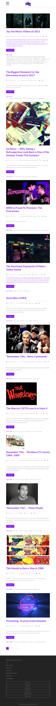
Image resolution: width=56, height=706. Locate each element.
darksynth (25, 57)
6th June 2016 (11, 274)
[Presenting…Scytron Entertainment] (28, 605)
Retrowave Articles (29, 160)
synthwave (14, 63)
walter (36, 431)
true (34, 63)
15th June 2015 (11, 460)
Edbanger (43, 57)
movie (27, 230)
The (33, 431)
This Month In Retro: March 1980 (25, 568)
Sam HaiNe (32, 303)
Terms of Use (9, 670)
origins (31, 60)
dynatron (30, 57)
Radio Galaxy (14, 62)
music (34, 98)
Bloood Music (27, 56)
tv (39, 378)
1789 (7, 56)
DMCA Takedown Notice (11, 673)
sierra (46, 62)
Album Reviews (26, 216)
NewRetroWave (35, 80)
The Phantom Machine (23, 63)
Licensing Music (9, 678)
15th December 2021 (12, 36)
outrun (35, 60)
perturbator (43, 60)
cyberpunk (24, 378)
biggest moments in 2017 (16, 98)
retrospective (28, 176)
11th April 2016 (11, 303)
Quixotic (8, 62)
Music (28, 36)
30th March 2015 (12, 573)
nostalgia (26, 479)
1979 (14, 431)
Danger (20, 57)
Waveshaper (9, 65)
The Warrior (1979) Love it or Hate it (26, 408)
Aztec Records (20, 56)
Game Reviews (24, 274)
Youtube (28, 696)
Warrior (40, 431)
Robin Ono (39, 36)
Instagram (28, 688)
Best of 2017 (26, 80)
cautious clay (34, 56)
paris (38, 60)
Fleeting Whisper (10, 59)
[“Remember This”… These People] (28, 494)
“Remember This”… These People (24, 507)
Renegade (24, 62)
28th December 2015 (12, 361)
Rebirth (19, 62)
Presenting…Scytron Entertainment (26, 620)
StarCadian (9, 63)
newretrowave (19, 60)
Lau (40, 59)
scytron (43, 642)
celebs (17, 530)
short (39, 230)
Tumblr (28, 685)
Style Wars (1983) (16, 297)
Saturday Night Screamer (38, 62)
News (31, 36)
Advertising (8, 675)
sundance (35, 320)
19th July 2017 (11, 160)
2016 (14, 230)
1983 (14, 320)
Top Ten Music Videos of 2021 (23, 31)
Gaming (29, 274)
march (24, 589)
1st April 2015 (11, 513)
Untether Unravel (40, 63)
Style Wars (29, 320)
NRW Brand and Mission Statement (14, 660)
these (38, 530)
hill (21, 431)
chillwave (8, 57)
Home (25, 36)
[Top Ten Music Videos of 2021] (28, 20)
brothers (18, 479)
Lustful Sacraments (10, 60)
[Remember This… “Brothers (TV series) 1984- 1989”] (28, 442)
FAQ (7, 662)
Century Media (41, 56)
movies (31, 642)
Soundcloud (29, 693)
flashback (30, 378)
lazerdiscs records (45, 59)
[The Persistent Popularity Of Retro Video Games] (28, 248)
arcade (20, 230)
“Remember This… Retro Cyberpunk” (27, 356)
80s (14, 176)
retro (37, 98)
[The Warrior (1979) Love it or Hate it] (28, 393)
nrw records (26, 60)
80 (7, 98)
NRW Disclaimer (9, 665)
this (38, 479)
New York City (23, 320)
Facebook (28, 690)
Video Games (27, 290)
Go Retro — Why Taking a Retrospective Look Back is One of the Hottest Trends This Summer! (27, 152)
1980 (14, 589)
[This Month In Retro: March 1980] (28, 550)
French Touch (18, 59)
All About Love (13, 56)
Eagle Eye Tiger (36, 57)
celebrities (25, 98)
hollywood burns (28, 59)
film (21, 589)
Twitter (28, 682)
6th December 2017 (12, 80)
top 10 (30, 63)
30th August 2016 (12, 216)
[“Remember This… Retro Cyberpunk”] (28, 339)
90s (9, 98)
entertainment (23, 642)
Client (12, 57)
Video (33, 36)
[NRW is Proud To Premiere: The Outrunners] (28, 192)
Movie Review (25, 303)
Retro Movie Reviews (29, 361)
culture (16, 57)
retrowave (29, 62)
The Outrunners (45, 230)
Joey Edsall (32, 573)
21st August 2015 (12, 413)
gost (23, 59)
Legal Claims (9, 667)
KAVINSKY (35, 59)
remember (31, 479)
